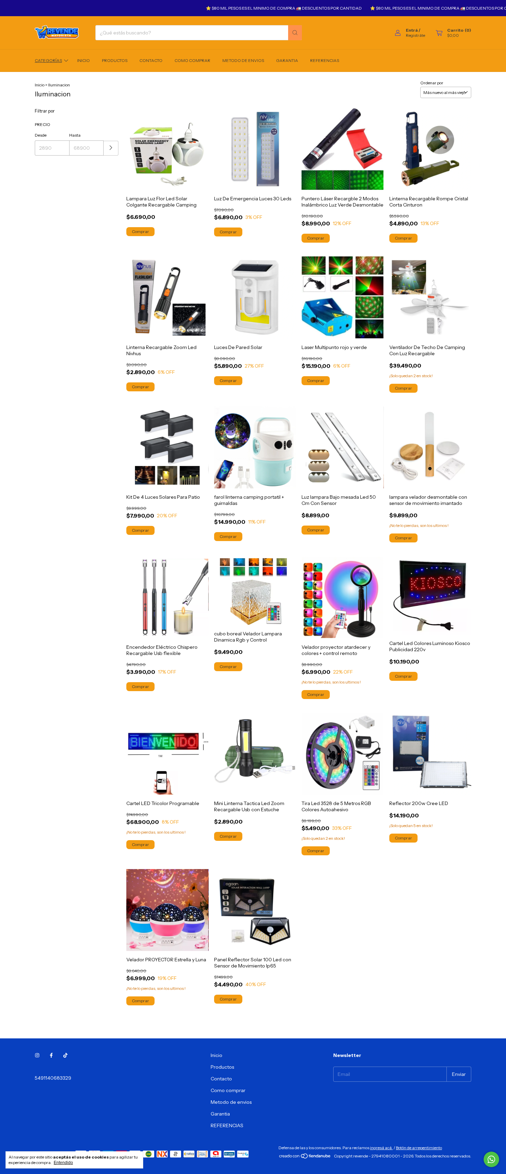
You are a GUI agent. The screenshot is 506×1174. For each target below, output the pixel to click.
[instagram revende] (37, 1055)
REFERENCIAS (324, 60)
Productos (114, 60)
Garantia (287, 60)
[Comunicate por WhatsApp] (491, 1159)
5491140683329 (53, 1078)
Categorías (48, 60)
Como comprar (192, 60)
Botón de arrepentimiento (419, 1147)
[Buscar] (295, 32)
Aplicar (111, 148)
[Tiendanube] (305, 1157)
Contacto (150, 60)
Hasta (75, 135)
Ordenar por (431, 82)
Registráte (415, 35)
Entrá (412, 30)
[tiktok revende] (65, 1055)
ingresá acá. (381, 1147)
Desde (40, 135)
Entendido (63, 1162)
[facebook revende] (51, 1055)
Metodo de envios (243, 60)
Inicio (83, 60)
